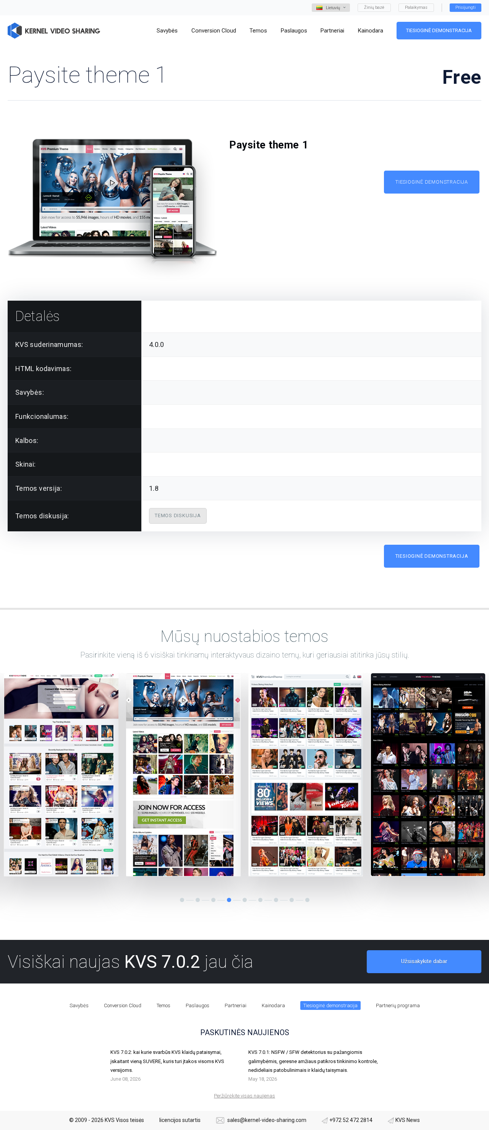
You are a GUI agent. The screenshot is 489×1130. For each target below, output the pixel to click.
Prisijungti (465, 7)
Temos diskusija (178, 515)
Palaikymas (416, 7)
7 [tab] (276, 900)
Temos (163, 1005)
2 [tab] (198, 900)
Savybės (79, 1005)
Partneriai (235, 1005)
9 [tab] (307, 900)
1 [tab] (182, 900)
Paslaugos (197, 1005)
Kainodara (273, 1005)
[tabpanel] (61, 775)
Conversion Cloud (122, 1005)
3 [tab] (213, 900)
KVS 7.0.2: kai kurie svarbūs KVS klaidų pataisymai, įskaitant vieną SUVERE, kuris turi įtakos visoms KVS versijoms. (167, 1061)
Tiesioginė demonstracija (439, 30)
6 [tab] (260, 900)
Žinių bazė (374, 7)
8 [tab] (292, 900)
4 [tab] (229, 900)
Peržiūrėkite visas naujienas (244, 1096)
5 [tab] (245, 900)
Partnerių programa (398, 1005)
